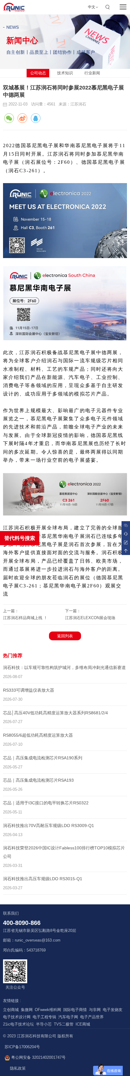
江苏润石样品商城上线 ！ (25, 618)
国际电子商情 (75, 1010)
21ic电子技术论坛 (18, 1024)
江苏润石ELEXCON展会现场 (90, 618)
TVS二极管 (63, 1024)
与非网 (95, 1010)
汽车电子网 (68, 1017)
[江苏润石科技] (14, 7)
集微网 (27, 1010)
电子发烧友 (112, 1010)
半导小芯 (44, 1024)
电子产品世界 (92, 1017)
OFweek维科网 (48, 1010)
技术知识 (65, 73)
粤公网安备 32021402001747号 (38, 1057)
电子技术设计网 (17, 1017)
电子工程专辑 (44, 1017)
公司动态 (38, 73)
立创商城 (11, 1010)
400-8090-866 (22, 922)
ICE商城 (83, 1024)
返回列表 (65, 636)
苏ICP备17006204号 (22, 1047)
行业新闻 (92, 73)
